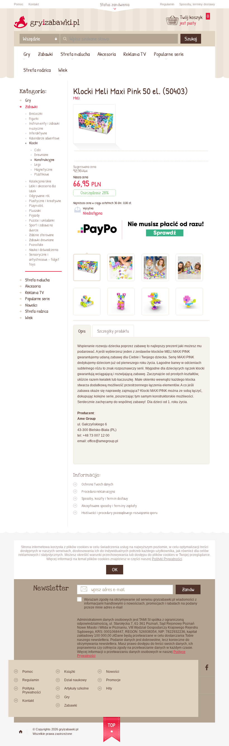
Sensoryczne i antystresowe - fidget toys (44, 259)
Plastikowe (41, 174)
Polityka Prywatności (31, 690)
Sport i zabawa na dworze (41, 228)
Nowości (31, 305)
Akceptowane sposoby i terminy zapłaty (109, 505)
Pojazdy (34, 215)
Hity (109, 688)
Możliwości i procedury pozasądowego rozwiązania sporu (120, 512)
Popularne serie (169, 54)
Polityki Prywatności (167, 559)
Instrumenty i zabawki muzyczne (44, 126)
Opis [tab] (81, 331)
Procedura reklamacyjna (98, 491)
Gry (26, 54)
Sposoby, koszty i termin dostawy (105, 498)
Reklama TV (134, 54)
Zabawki (45, 54)
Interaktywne (38, 133)
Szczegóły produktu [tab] (113, 331)
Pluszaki (35, 210)
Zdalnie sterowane (41, 235)
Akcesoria (106, 54)
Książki (69, 672)
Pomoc (18, 4)
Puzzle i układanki (41, 220)
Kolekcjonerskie (40, 181)
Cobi (37, 150)
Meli (76, 98)
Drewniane (41, 154)
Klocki (33, 143)
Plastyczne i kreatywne (45, 200)
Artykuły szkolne (76, 688)
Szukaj (191, 38)
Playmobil (36, 205)
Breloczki (35, 113)
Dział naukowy (75, 680)
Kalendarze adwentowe (44, 138)
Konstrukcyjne (44, 159)
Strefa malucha (75, 54)
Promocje (113, 680)
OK (114, 569)
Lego (37, 164)
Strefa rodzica (37, 70)
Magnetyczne (43, 169)
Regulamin (167, 4)
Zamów (188, 589)
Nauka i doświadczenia (43, 249)
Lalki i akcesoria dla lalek (42, 188)
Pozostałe (36, 244)
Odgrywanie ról (39, 195)
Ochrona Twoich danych (97, 484)
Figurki (34, 118)
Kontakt (33, 4)
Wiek (62, 70)
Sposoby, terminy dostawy (197, 4)
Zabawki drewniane (41, 240)
